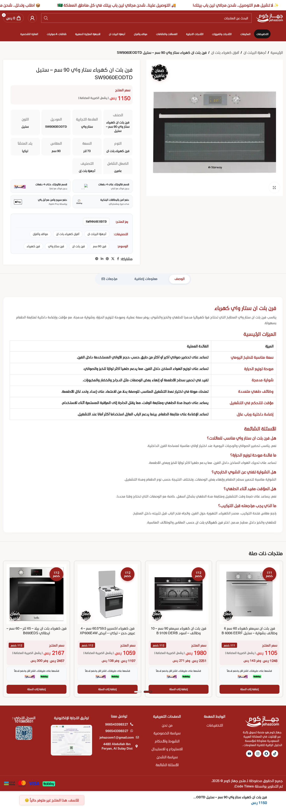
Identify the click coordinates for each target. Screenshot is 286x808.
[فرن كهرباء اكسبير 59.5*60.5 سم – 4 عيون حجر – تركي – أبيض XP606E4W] (107, 594)
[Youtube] (249, 753)
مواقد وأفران (40, 234)
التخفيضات (214, 725)
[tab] (179, 279)
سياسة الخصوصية (167, 733)
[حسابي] (32, 18)
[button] (249, 689)
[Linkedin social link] (102, 259)
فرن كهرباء (33, 246)
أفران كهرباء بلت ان (225, 52)
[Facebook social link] (118, 259)
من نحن (167, 725)
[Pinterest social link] (107, 259)
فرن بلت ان (78, 246)
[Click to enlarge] (274, 187)
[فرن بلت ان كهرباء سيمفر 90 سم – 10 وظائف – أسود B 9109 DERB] (179, 594)
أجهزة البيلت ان (254, 52)
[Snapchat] (266, 753)
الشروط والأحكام (167, 741)
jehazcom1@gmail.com (116, 737)
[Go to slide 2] (137, 692)
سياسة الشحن (167, 757)
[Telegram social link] (96, 259)
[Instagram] (257, 753)
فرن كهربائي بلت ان (209, 522)
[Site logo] (269, 17)
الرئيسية (277, 52)
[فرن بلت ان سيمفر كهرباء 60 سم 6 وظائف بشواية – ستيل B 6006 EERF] (249, 594)
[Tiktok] (274, 753)
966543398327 (116, 724)
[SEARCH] (46, 18)
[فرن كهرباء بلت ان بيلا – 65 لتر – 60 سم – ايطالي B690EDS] (36, 594)
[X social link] (113, 259)
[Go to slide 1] (148, 692)
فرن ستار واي (56, 246)
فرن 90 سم (99, 246)
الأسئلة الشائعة (167, 765)
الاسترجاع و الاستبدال (167, 749)
